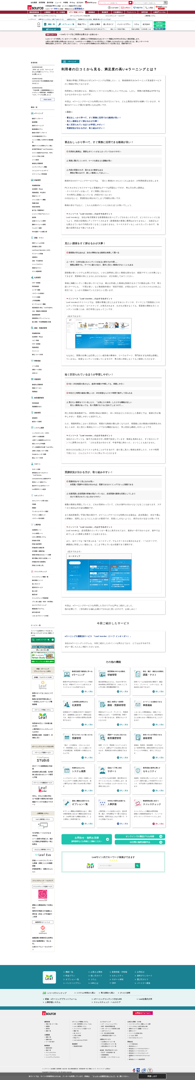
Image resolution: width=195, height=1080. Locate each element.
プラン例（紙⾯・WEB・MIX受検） (43, 601)
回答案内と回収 (37, 246)
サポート (37, 464)
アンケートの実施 (37, 253)
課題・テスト (39, 238)
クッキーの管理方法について (104, 1076)
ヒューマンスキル (51, 1054)
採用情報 (42, 2)
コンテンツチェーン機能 (39, 167)
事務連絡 (37, 361)
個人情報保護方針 (73, 1068)
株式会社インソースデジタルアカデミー (139, 1048)
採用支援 (144, 12)
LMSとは (94, 983)
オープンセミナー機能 (39, 304)
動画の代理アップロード (39, 133)
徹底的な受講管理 (37, 163)
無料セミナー (132, 1031)
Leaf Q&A (114, 8)
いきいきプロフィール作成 (40, 616)
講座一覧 (48, 1037)
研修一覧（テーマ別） (52, 1024)
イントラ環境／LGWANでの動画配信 (42, 141)
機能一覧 (69, 972)
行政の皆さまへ (159, 29)
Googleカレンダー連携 (39, 454)
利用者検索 (35, 286)
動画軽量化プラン (37, 129)
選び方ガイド (142, 979)
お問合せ (127, 8)
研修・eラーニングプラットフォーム (45, 16)
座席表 (34, 217)
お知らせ (34, 373)
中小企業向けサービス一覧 (108, 1044)
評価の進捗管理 (37, 544)
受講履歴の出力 (37, 406)
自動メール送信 (37, 369)
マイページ (35, 351)
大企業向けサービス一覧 (108, 1041)
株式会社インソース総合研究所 (137, 1059)
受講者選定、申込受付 (39, 192)
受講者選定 (35, 347)
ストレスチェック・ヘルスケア (115, 16)
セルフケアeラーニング (39, 605)
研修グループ (36, 196)
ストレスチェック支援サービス (82, 1028)
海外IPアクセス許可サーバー (41, 486)
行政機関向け (118, 12)
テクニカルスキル (51, 1052)
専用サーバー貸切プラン (39, 482)
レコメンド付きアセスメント (41, 214)
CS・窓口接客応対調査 (107, 1033)
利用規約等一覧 (83, 1068)
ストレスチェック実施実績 (40, 598)
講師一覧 (48, 1031)
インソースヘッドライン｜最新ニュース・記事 (139, 1024)
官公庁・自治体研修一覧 (108, 1052)
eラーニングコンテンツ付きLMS (80, 16)
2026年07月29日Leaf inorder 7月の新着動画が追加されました (42, 81)
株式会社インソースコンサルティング (138, 1053)
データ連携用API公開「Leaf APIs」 (43, 447)
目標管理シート (37, 530)
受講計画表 (35, 203)
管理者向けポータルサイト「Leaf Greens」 (40, 474)
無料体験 (159, 26)
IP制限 (34, 504)
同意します (152, 1076)
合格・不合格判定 (37, 261)
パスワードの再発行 (38, 293)
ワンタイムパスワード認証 (40, 511)
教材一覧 (48, 1050)
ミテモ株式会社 (133, 1044)
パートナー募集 (143, 983)
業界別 (48, 1028)
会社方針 (64, 1068)
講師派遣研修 (34, 12)
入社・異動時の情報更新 (39, 311)
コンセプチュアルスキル (53, 1057)
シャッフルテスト (37, 264)
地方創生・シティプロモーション (110, 1057)
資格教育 (34, 418)
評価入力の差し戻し (38, 565)
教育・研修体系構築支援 (108, 1026)
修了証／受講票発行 (38, 210)
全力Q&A (80, 2)
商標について (92, 1068)
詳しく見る (89, 691)
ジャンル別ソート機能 (39, 199)
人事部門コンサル (159, 12)
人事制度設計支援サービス (108, 1035)
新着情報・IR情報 (119, 972)
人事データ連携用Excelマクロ (41, 440)
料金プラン (70, 976)
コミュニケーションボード (40, 170)
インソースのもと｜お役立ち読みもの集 (138, 1026)
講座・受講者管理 (40, 328)
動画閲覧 (34, 122)
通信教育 (105, 12)
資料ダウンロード (144, 976)
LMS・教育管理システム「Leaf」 (83, 1024)
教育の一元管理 (37, 421)
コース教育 (35, 160)
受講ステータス (37, 388)
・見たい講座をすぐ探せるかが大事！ (82, 121)
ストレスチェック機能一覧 (40, 577)
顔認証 (34, 508)
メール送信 (35, 366)
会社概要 (34, 2)
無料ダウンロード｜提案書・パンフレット (138, 1028)
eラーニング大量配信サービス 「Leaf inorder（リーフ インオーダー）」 (98, 636)
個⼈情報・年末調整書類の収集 (41, 322)
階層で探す (49, 1039)
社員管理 (37, 277)
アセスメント (131, 12)
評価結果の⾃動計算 (38, 547)
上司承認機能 (36, 300)
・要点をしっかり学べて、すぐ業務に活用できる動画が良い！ (93, 118)
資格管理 (37, 413)
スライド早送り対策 (38, 156)
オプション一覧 (72, 979)
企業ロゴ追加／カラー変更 (40, 451)
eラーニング (38, 113)
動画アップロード (37, 118)
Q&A (114, 983)
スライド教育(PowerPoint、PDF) (42, 153)
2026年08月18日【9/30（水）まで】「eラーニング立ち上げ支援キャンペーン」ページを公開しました (43, 70)
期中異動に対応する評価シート (41, 558)
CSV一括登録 (36, 283)
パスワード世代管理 (38, 518)
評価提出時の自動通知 (39, 562)
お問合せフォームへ (142, 1013)
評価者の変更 (36, 540)
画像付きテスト (37, 268)
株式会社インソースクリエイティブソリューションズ (139, 1056)
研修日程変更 (36, 207)
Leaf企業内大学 (145, 999)
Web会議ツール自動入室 (39, 231)
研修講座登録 (36, 185)
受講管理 (37, 379)
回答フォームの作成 (38, 243)
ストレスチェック (40, 571)
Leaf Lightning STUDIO (80, 1040)
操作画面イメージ (37, 580)
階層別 (48, 1026)
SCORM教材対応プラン (39, 136)
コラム (93, 979)
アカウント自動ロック (39, 515)
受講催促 (34, 391)
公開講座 (47, 12)
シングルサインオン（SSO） (41, 433)
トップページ (46, 1068)
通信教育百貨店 (78, 1046)
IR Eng (72, 2)
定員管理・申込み (37, 189)
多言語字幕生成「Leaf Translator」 (43, 149)
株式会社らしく (133, 1046)
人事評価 (37, 525)
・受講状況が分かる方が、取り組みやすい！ (85, 128)
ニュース (58, 2)
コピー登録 (35, 340)
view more (47, 99)
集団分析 (34, 594)
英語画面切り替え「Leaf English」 (42, 307)
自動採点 (34, 257)
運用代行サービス (37, 587)
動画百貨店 (49, 1048)
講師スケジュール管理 (39, 224)
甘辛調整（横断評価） (39, 551)
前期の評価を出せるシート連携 (41, 555)
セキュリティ (39, 495)
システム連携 (39, 428)
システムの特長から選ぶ (86, 993)
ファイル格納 (36, 297)
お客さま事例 (96, 972)
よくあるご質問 (133, 1035)
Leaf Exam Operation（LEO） (41, 250)
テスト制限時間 (37, 271)
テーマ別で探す (50, 1041)
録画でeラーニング (38, 125)
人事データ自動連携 (38, 436)
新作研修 (50, 2)
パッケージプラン (73, 983)
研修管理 (37, 180)
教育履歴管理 (39, 398)
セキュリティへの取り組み (40, 500)
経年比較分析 (36, 612)
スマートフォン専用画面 (39, 174)
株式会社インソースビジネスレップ (138, 1051)
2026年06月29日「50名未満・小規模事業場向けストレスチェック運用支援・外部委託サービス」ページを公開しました (43, 91)
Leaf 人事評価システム (39, 537)
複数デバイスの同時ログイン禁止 (42, 145)
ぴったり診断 (125, 993)
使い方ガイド (36, 584)
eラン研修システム (76, 12)
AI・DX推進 (60, 12)
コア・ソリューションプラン (109, 1024)
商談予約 (139, 8)
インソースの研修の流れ (136, 1033)
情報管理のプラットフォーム (41, 318)
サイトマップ (100, 1068)
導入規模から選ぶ (107, 993)
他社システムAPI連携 (38, 443)
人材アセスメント (106, 1031)
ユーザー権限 (36, 290)
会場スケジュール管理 (39, 221)
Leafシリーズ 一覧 (42, 640)
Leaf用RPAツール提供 (39, 489)
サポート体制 (36, 469)
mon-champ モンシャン (136, 1037)
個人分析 (34, 591)
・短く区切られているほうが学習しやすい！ (85, 125)
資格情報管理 (36, 315)
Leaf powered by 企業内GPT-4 (41, 478)
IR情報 (65, 2)
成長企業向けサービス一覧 (108, 1046)
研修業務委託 (105, 1054)
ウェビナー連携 (37, 228)
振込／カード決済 (37, 354)
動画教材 (92, 12)
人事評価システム (150, 16)
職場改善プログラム (38, 609)
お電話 (150, 8)
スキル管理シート (37, 533)
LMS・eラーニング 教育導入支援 (110, 1028)
